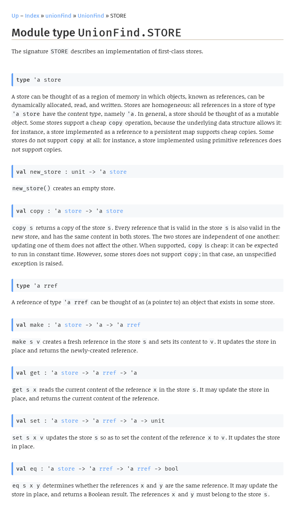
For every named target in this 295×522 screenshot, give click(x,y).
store (118, 171)
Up (15, 15)
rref (134, 324)
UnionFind (91, 15)
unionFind (58, 15)
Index (32, 15)
